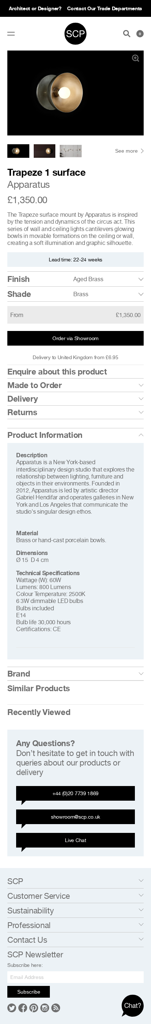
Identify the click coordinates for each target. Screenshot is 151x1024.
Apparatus (28, 184)
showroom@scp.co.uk (75, 816)
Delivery (22, 398)
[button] (135, 93)
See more (126, 151)
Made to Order (34, 385)
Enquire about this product (57, 371)
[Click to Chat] (133, 1006)
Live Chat (75, 840)
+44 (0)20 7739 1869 (75, 793)
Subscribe (28, 992)
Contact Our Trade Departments (104, 8)
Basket (140, 33)
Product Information (44, 435)
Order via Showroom (75, 338)
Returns (22, 412)
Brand (18, 673)
